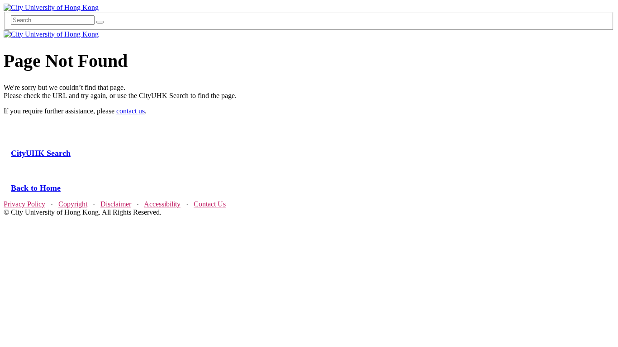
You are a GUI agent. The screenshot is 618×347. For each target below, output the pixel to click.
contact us (130, 111)
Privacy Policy (24, 204)
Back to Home (36, 187)
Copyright (72, 204)
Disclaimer (115, 204)
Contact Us (210, 204)
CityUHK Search (41, 153)
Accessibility (162, 204)
